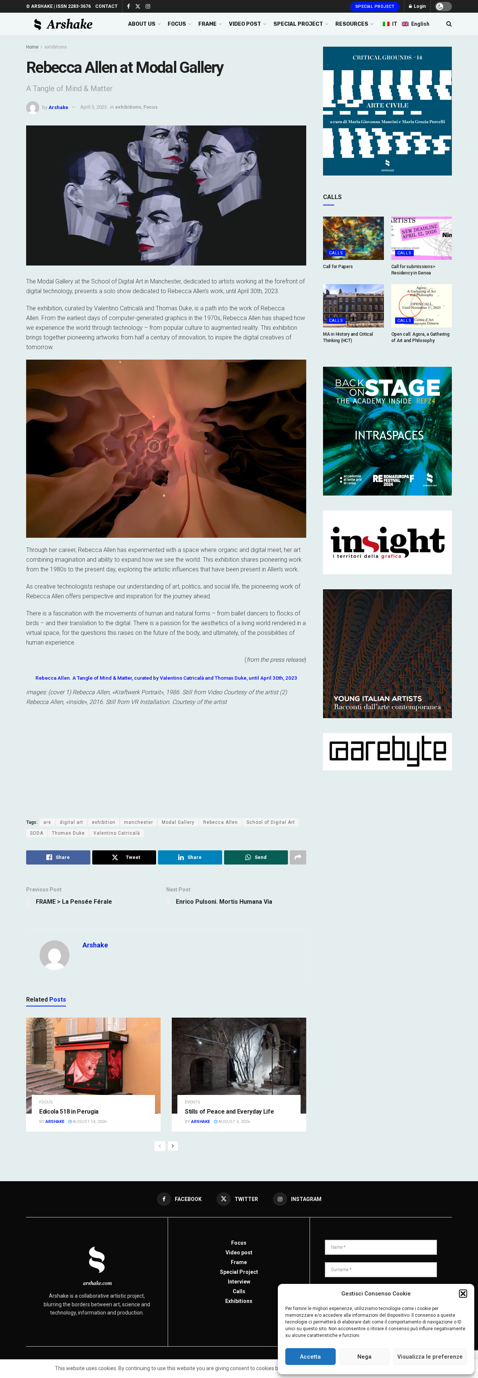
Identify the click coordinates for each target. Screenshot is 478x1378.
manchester (138, 822)
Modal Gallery (178, 822)
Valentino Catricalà (116, 833)
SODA (36, 833)
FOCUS (177, 24)
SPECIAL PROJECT (298, 24)
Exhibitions (238, 1301)
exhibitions (55, 47)
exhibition (103, 822)
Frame (239, 1262)
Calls (336, 253)
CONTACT (106, 6)
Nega (364, 1356)
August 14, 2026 (89, 1121)
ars (47, 822)
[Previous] (159, 1146)
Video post (239, 1253)
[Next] (173, 1146)
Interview (239, 1282)
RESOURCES (351, 24)
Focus (150, 107)
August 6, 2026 (233, 1121)
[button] (463, 1293)
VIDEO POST (245, 24)
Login (419, 6)
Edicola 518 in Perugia (69, 1111)
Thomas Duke (68, 833)
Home (32, 47)
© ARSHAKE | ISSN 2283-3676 (58, 6)
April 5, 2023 (93, 107)
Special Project (375, 6)
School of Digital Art (270, 822)
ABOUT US (141, 24)
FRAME (207, 24)
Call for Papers (338, 266)
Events (192, 1102)
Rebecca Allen (220, 822)
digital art (71, 822)
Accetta (310, 1356)
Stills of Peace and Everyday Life (229, 1111)
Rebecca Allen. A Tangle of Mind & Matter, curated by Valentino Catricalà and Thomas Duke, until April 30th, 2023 (166, 678)
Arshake (58, 107)
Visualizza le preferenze (430, 1356)
